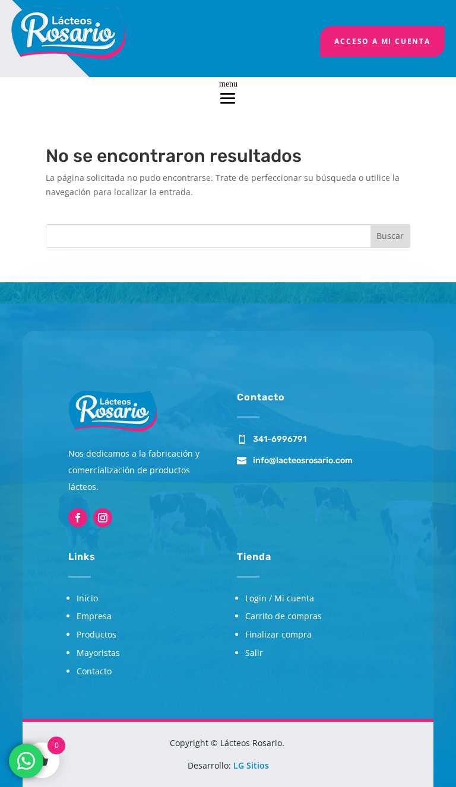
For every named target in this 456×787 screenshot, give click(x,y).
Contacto (94, 671)
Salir (254, 652)
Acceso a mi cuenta (382, 41)
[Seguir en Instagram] (102, 517)
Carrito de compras (283, 616)
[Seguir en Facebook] (77, 517)
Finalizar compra (278, 634)
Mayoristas (98, 652)
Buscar (390, 235)
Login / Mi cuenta (279, 598)
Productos (96, 634)
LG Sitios (251, 765)
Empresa (94, 616)
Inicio (87, 598)
